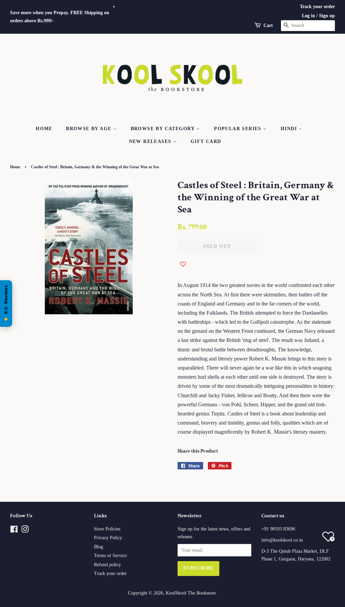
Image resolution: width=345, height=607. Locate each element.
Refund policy (107, 564)
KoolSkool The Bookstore (191, 593)
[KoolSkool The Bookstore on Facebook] (14, 530)
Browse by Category (164, 128)
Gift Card (206, 141)
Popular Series (238, 128)
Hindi (290, 128)
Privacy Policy (108, 537)
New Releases (151, 141)
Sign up (327, 15)
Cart (268, 25)
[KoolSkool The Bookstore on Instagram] (25, 530)
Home (44, 128)
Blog (98, 546)
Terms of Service (110, 555)
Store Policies (107, 528)
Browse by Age (89, 128)
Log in (308, 15)
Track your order (317, 6)
